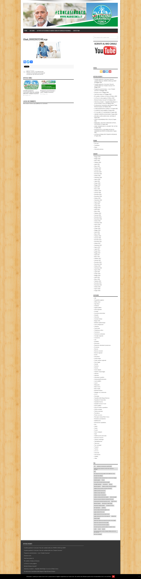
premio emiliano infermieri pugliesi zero (101, 509)
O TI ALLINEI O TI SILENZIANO (102, 112)
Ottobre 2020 (97, 175)
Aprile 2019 (97, 209)
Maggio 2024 (97, 156)
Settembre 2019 (98, 200)
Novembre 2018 (98, 219)
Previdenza (97, 413)
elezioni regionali (97, 486)
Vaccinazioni (97, 454)
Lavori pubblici (97, 381)
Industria (96, 373)
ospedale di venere (110, 505)
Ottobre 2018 (97, 220)
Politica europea (98, 409)
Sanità (95, 428)
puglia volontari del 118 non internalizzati (102, 516)
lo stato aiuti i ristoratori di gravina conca (102, 501)
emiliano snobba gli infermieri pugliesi (101, 497)
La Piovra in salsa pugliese (100, 98)
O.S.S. (96, 394)
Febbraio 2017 (97, 258)
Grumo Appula (97, 369)
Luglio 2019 (97, 203)
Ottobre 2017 (97, 243)
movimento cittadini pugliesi (99, 505)
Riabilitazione (97, 420)
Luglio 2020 (97, 181)
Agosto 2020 (97, 179)
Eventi (95, 354)
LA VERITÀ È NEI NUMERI (100, 110)
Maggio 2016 (97, 275)
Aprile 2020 (97, 187)
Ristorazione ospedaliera (100, 422)
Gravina (96, 368)
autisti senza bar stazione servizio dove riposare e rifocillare (104, 469)
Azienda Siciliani (98, 319)
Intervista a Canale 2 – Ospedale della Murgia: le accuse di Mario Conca (41, 568)
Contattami (76, 31)
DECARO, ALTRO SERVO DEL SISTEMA (104, 116)
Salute (95, 426)
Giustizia (96, 366)
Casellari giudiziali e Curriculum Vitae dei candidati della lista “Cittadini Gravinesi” (31, 92)
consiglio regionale (97, 484)
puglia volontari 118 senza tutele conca (101, 514)
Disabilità (96, 341)
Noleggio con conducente (100, 392)
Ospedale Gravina (98, 401)
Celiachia (96, 326)
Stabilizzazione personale (100, 435)
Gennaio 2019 (97, 215)
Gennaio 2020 (97, 192)
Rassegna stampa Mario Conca (101, 417)
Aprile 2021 (97, 164)
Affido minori (97, 302)
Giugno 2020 (97, 183)
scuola (99, 529)
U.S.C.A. (96, 450)
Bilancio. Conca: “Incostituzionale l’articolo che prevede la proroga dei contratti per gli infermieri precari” (35, 72)
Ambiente (96, 305)
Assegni (96, 311)
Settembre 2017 (98, 245)
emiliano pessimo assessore (99, 490)
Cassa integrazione (98, 324)
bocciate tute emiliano (98, 475)
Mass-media (97, 388)
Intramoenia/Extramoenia (100, 379)
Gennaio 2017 (97, 260)
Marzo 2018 (97, 234)
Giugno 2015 (97, 290)
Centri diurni (97, 328)
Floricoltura (97, 356)
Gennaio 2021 (97, 170)
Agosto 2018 (97, 224)
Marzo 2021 (97, 166)
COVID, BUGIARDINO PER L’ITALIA (103, 119)
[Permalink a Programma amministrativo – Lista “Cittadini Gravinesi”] (48, 84)
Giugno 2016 (97, 273)
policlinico (104, 507)
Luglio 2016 (97, 271)
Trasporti (96, 447)
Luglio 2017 (97, 249)
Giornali (96, 364)
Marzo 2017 (97, 256)
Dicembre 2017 (97, 239)
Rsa (95, 424)
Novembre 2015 (98, 285)
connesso (31, 103)
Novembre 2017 (98, 241)
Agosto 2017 (97, 247)
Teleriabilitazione (98, 441)
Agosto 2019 (97, 202)
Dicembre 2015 (97, 283)
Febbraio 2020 (97, 190)
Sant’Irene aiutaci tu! (99, 94)
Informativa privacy (98, 149)
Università (96, 452)
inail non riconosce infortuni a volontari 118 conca (103, 499)
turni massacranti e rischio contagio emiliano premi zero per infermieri (105, 532)
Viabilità (96, 456)
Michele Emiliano (98, 390)
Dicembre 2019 (97, 194)
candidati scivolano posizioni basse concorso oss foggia (105, 477)
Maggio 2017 (97, 252)
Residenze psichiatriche (100, 418)
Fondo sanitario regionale (100, 360)
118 (95, 298)
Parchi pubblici (97, 405)
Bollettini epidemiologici (99, 322)
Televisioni (96, 443)
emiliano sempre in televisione (100, 494)
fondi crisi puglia (113, 497)
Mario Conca (97, 386)
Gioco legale (97, 362)
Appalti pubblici (98, 307)
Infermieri (96, 375)
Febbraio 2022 (97, 162)
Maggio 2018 (97, 230)
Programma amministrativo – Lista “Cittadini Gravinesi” (48, 91)
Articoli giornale (98, 309)
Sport (95, 433)
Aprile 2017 (97, 254)
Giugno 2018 (97, 228)
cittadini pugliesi (97, 480)
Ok (113, 576)
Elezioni (96, 349)
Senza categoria (98, 432)
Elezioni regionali (98, 352)
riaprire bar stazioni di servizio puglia (101, 522)
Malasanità (96, 384)
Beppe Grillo (97, 320)
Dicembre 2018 (97, 217)
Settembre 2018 (98, 222)
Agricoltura (96, 303)
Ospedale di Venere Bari (100, 400)
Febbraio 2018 (97, 236)
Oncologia (96, 396)
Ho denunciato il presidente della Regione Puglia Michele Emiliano (39, 571)
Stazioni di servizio (98, 437)
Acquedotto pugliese (99, 300)
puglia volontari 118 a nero (99, 511)
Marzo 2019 (97, 211)
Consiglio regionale (98, 335)
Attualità (96, 315)
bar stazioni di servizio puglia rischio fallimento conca (104, 473)
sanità (95, 529)
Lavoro (96, 383)
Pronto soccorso (98, 415)
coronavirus (105, 484)
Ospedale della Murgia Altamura (101, 398)
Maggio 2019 (97, 207)
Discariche (96, 343)
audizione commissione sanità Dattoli (104, 466)
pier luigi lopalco (97, 507)
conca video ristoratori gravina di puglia (101, 482)
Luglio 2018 (97, 226)
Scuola (96, 430)
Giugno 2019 (97, 205)
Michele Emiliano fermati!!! (100, 100)
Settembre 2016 (98, 268)
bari (94, 471)
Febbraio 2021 (97, 168)
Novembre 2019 (98, 196)
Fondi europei (97, 358)
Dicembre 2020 (97, 171)
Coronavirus (97, 337)
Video (95, 458)
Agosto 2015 (97, 288)
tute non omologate (98, 534)
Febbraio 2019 (97, 213)
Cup (95, 339)
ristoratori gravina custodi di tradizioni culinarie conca (104, 526)
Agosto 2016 (97, 269)
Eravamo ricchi (97, 92)
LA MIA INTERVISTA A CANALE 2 (102, 108)
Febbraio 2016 (97, 281)
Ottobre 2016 (97, 266)
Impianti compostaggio (99, 371)
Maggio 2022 (97, 158)
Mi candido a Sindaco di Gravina (102, 96)
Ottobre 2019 (97, 198)
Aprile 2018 (97, 232)
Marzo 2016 (97, 279)
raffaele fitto (113, 516)
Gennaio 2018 (97, 237)
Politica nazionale (98, 411)
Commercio (97, 332)
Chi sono (32, 31)
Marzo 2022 (97, 160)
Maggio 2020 (97, 185)
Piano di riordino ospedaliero (101, 407)
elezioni (110, 484)
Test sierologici (97, 445)
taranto (103, 529)
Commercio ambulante (99, 334)
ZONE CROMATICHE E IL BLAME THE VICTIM (105, 126)
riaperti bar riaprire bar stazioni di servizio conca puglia (105, 520)
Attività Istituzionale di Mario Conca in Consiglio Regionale (54, 31)
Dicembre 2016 (97, 262)
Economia (96, 347)
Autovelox (96, 317)
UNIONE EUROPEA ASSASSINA (102, 114)
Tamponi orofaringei (99, 439)
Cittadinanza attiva (98, 330)
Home (25, 31)
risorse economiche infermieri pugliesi (101, 524)
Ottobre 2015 (97, 286)
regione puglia (96, 518)
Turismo (96, 449)
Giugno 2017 (97, 251)
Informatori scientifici (99, 377)
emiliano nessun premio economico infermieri (103, 488)
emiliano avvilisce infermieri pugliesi (109, 486)
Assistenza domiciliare (99, 313)
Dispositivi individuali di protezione (102, 345)
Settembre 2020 (98, 177)
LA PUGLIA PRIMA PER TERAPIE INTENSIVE (105, 134)
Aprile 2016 (97, 277)
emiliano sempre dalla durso (99, 492)
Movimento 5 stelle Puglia (107, 503)
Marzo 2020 (97, 188)
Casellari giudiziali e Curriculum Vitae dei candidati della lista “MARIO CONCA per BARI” (45, 547)
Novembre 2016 (98, 264)
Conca (103, 480)
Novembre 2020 (98, 173)
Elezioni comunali (98, 351)
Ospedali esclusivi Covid (100, 403)
